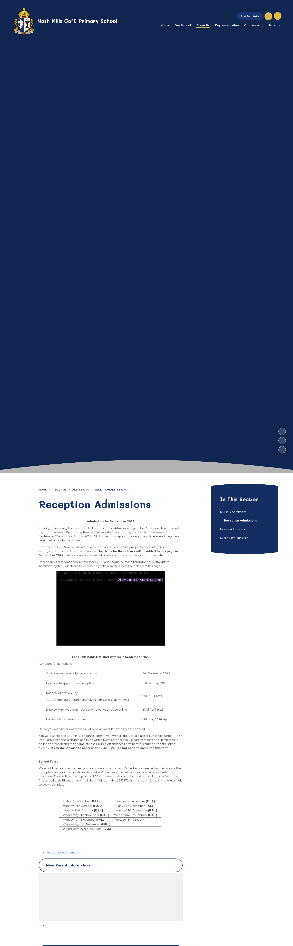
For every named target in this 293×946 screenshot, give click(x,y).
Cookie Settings (150, 579)
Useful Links (250, 16)
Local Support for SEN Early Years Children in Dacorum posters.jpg (97, 910)
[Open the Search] (268, 16)
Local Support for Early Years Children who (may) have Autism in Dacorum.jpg (105, 906)
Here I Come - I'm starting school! (74, 898)
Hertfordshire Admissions (62, 852)
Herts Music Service (65, 902)
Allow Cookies (127, 579)
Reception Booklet (65, 894)
